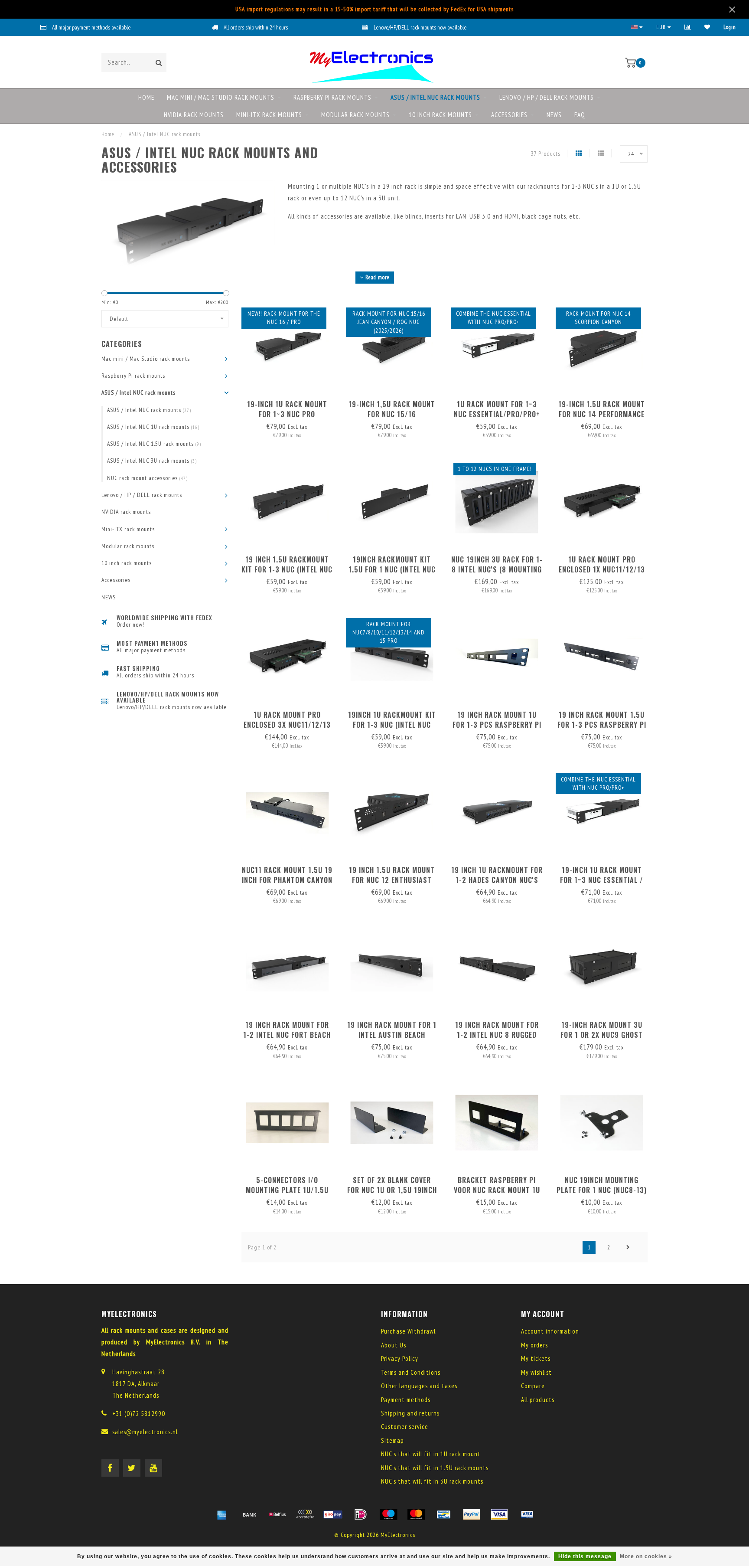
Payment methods (405, 1400)
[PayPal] (471, 1514)
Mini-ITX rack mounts (269, 115)
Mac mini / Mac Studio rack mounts (220, 97)
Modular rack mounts (355, 115)
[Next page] (628, 1247)
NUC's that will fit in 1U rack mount (431, 1454)
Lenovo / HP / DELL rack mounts (546, 97)
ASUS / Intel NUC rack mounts (435, 97)
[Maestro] (388, 1514)
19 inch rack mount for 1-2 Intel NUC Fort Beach (287, 1030)
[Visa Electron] (527, 1514)
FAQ (579, 115)
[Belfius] (277, 1514)
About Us (393, 1345)
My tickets (535, 1358)
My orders (534, 1345)
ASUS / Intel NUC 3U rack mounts (152, 460)
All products (537, 1400)
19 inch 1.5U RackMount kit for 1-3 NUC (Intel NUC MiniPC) (286, 569)
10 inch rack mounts (440, 115)
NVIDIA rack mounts (194, 115)
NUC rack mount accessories (147, 478)
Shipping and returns (410, 1413)
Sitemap (392, 1440)
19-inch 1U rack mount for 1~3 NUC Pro (287, 409)
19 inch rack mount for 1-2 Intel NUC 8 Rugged (497, 1030)
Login (729, 27)
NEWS (554, 115)
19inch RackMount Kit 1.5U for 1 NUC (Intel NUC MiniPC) (392, 569)
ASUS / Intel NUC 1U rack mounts (153, 427)
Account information (550, 1331)
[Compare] (687, 27)
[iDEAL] (360, 1514)
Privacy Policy (399, 1358)
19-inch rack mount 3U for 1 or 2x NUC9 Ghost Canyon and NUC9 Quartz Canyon (602, 1040)
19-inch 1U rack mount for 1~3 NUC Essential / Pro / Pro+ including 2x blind (602, 885)
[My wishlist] (707, 27)
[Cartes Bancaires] (305, 1514)
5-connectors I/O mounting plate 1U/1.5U (287, 1185)
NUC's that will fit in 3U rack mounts (432, 1481)
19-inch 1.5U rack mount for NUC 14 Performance (601, 409)
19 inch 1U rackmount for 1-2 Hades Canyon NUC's (497, 875)
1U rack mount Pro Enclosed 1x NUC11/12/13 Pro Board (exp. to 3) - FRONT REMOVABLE (602, 574)
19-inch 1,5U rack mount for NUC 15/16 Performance (391, 414)
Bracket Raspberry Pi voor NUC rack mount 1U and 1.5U (497, 1190)
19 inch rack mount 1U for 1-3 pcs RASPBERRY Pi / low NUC (497, 724)
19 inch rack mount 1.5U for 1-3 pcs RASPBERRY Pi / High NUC (601, 724)
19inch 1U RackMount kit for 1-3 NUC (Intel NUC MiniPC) (392, 724)
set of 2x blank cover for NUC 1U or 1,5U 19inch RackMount (392, 1190)
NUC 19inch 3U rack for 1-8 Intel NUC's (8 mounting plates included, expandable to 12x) (497, 574)
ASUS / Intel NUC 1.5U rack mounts (154, 444)
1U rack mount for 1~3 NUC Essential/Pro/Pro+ (497, 409)
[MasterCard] (416, 1514)
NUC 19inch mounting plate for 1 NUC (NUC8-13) (602, 1185)
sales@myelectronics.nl (145, 1432)
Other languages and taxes (419, 1386)
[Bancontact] (444, 1514)
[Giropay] (333, 1514)
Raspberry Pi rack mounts (332, 97)
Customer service (404, 1426)
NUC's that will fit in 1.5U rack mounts (434, 1468)
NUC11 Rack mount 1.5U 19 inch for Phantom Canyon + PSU (287, 880)
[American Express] (222, 1514)
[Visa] (499, 1514)
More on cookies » (646, 1556)
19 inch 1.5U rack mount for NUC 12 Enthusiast (392, 875)
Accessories (509, 115)
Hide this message (585, 1556)
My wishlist (536, 1372)
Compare (533, 1386)
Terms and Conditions (410, 1372)
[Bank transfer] (250, 1514)
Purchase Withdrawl (408, 1331)
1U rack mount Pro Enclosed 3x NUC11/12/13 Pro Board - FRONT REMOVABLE (287, 729)
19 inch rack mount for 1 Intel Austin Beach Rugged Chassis (391, 1035)
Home (146, 97)
